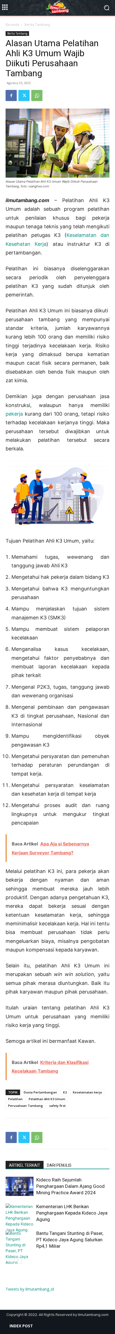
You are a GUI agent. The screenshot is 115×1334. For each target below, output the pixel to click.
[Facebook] (11, 95)
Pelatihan (15, 1099)
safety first (57, 1106)
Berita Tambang (37, 24)
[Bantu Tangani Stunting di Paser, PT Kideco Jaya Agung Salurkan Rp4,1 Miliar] (19, 1253)
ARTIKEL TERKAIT (24, 1165)
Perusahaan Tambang (25, 1106)
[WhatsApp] (36, 95)
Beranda (12, 24)
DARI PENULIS (59, 1165)
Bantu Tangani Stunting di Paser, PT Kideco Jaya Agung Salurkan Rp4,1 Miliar (69, 1239)
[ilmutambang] (57, 8)
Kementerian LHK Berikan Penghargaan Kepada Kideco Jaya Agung (71, 1213)
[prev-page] (9, 1260)
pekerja (14, 414)
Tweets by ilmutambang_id (30, 1289)
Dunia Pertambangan (40, 1092)
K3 (65, 1092)
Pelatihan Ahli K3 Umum (47, 1099)
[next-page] (18, 1260)
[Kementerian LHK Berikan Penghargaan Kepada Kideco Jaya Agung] (19, 1218)
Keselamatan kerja (87, 1092)
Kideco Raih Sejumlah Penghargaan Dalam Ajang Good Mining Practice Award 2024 (70, 1186)
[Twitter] (24, 95)
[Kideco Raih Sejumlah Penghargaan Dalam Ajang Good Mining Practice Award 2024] (19, 1186)
